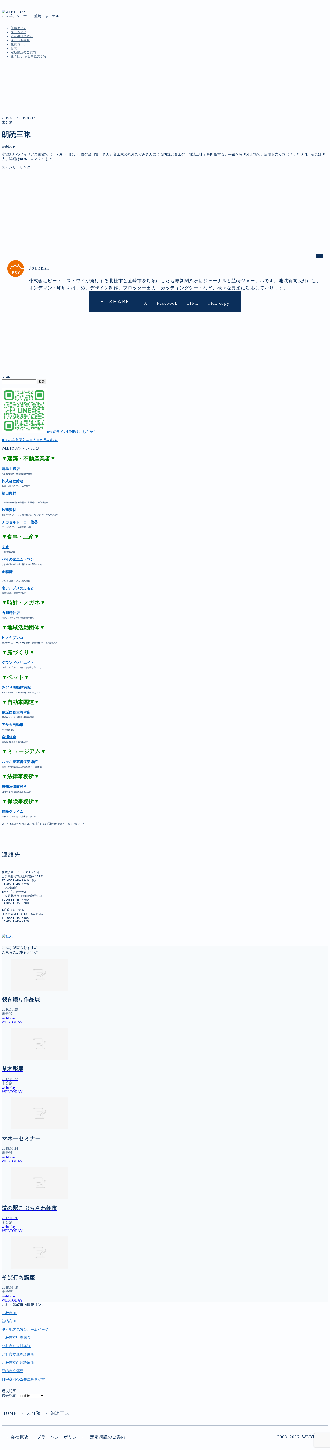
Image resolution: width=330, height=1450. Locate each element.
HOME (9, 1413)
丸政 (5, 547)
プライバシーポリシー (59, 1437)
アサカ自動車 (12, 725)
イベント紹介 (20, 40)
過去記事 (9, 1396)
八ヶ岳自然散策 (22, 36)
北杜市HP (9, 1313)
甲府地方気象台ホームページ (25, 1329)
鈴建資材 (9, 510)
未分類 (7, 122)
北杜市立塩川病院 (16, 1346)
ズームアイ (18, 32)
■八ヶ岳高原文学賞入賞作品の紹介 (30, 440)
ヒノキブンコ (12, 638)
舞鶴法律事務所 (14, 786)
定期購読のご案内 (23, 52)
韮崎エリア (18, 28)
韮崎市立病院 (12, 1371)
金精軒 (7, 572)
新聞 (14, 48)
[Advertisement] (136, 201)
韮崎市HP (9, 1321)
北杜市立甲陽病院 (16, 1338)
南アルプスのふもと (18, 588)
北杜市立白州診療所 (18, 1363)
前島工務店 (11, 469)
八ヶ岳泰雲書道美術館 (20, 762)
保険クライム (12, 811)
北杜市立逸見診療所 (18, 1354)
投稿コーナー (20, 44)
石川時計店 (11, 613)
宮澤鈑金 (9, 737)
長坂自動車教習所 (16, 712)
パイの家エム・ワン (18, 559)
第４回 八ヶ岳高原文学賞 (28, 56)
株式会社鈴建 (12, 481)
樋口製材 (9, 493)
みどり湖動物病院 (16, 687)
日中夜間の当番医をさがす (23, 1379)
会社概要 (20, 1437)
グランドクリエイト (18, 662)
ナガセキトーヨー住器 (20, 522)
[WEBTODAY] (14, 12)
